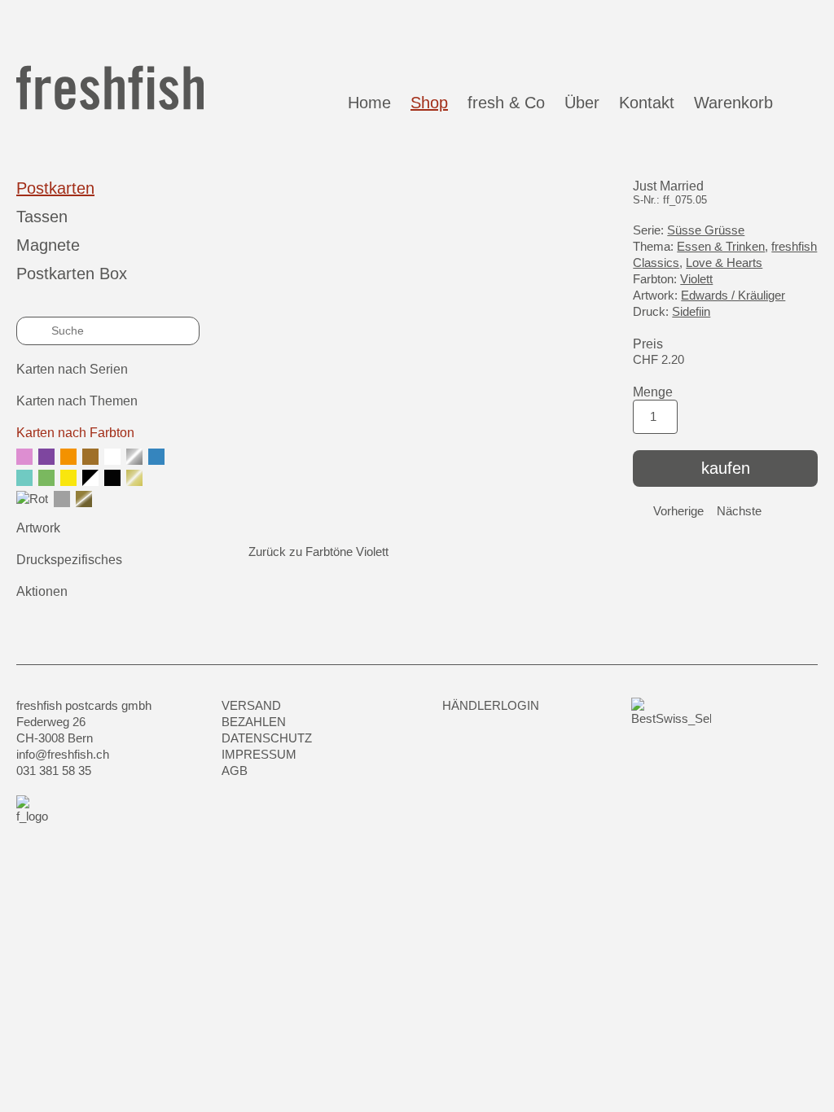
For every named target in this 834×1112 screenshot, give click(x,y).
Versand (251, 705)
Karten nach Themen (77, 401)
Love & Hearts (724, 262)
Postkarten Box (71, 273)
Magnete (48, 245)
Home (369, 103)
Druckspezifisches (69, 560)
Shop (429, 103)
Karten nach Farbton (75, 433)
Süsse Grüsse (705, 230)
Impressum (259, 754)
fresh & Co (506, 103)
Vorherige (678, 511)
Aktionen (42, 591)
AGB (235, 770)
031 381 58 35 (53, 770)
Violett (696, 279)
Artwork (38, 528)
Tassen (42, 216)
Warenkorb (738, 103)
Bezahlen (254, 722)
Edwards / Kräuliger (733, 295)
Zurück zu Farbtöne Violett (318, 551)
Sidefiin (691, 311)
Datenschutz (267, 738)
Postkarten (55, 188)
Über (581, 103)
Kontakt (646, 103)
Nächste (739, 511)
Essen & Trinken (721, 246)
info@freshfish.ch (62, 754)
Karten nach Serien (72, 369)
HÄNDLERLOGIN (490, 705)
